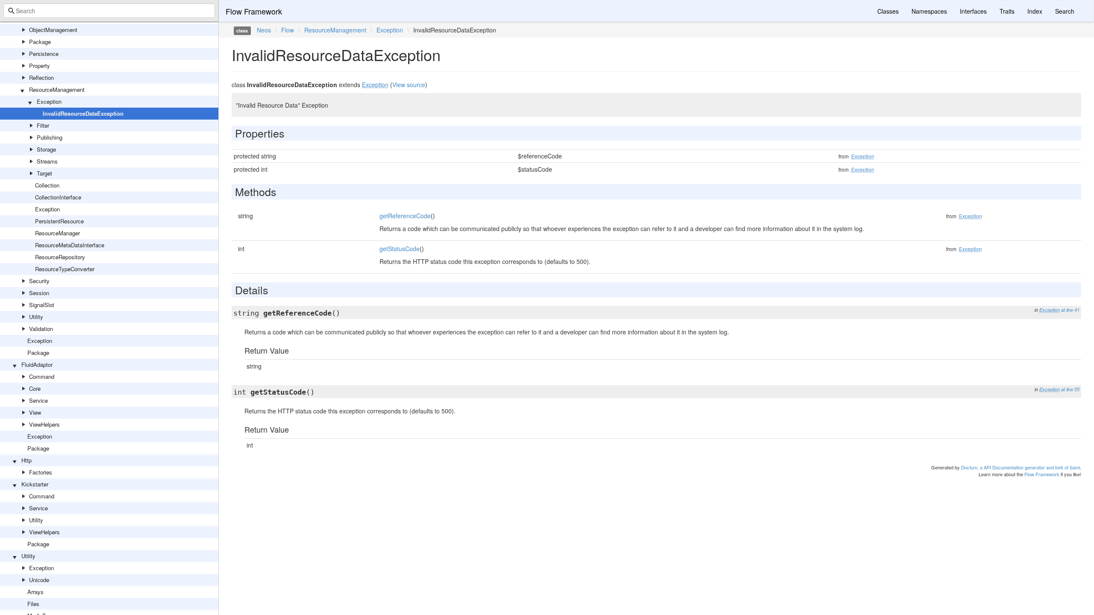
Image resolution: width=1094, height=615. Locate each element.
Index (1034, 11)
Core (35, 388)
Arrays (35, 592)
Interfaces (973, 11)
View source (408, 84)
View (35, 412)
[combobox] (109, 10)
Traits (1007, 11)
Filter (43, 125)
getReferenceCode (405, 215)
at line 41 (1070, 310)
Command (41, 376)
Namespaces (929, 11)
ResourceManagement (57, 89)
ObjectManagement (53, 30)
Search (1064, 11)
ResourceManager (57, 233)
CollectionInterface (58, 197)
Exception (49, 101)
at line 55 (1070, 389)
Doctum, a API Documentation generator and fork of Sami (1020, 467)
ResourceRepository (60, 257)
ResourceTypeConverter (64, 269)
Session (39, 293)
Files (33, 604)
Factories (40, 472)
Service (38, 400)
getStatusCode (399, 248)
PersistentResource (59, 221)
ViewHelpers (44, 424)
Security (39, 281)
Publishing (49, 137)
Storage (46, 149)
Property (39, 66)
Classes (888, 11)
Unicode (39, 580)
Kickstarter (34, 484)
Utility (36, 317)
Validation (41, 329)
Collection (47, 185)
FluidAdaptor (37, 364)
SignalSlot (41, 305)
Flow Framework (254, 11)
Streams (47, 161)
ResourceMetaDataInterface (69, 245)
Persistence (44, 54)
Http (26, 460)
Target (44, 173)
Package (40, 42)
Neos (264, 30)
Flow (287, 30)
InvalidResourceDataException (83, 113)
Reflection (41, 77)
